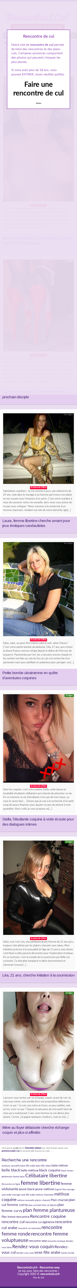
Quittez (38, 103)
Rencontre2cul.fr (27, 1267)
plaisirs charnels (42, 1200)
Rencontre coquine (48, 1216)
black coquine (50, 1170)
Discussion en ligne (11, 1184)
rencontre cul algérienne (39, 1222)
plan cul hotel (34, 1205)
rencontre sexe (38, 1241)
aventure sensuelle (11, 1166)
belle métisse (29, 1170)
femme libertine (40, 1183)
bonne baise (19, 1177)
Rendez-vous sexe (25, 1253)
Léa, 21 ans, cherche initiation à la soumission (38, 975)
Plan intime (8, 1217)
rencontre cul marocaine (29, 1228)
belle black (11, 1170)
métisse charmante (45, 1195)
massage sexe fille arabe (23, 1195)
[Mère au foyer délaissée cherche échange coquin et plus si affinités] (38, 1042)
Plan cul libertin (49, 1205)
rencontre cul (13, 1222)
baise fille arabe (27, 1166)
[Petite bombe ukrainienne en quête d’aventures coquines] (38, 590)
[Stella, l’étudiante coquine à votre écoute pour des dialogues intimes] (38, 739)
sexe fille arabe (47, 1252)
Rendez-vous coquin (33, 1246)
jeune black (27, 1189)
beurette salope (33, 1148)
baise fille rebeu (43, 1166)
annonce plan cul (11, 1151)
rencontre (22, 1216)
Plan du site (38, 1278)
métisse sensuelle (25, 1200)
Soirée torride (67, 1253)
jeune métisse (44, 1189)
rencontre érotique (56, 1241)
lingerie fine (60, 1189)
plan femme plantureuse (49, 1210)
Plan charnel (59, 1200)
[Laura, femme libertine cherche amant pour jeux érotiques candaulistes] (38, 449)
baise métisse (60, 1165)
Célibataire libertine (46, 1175)
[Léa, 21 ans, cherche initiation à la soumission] (38, 889)
